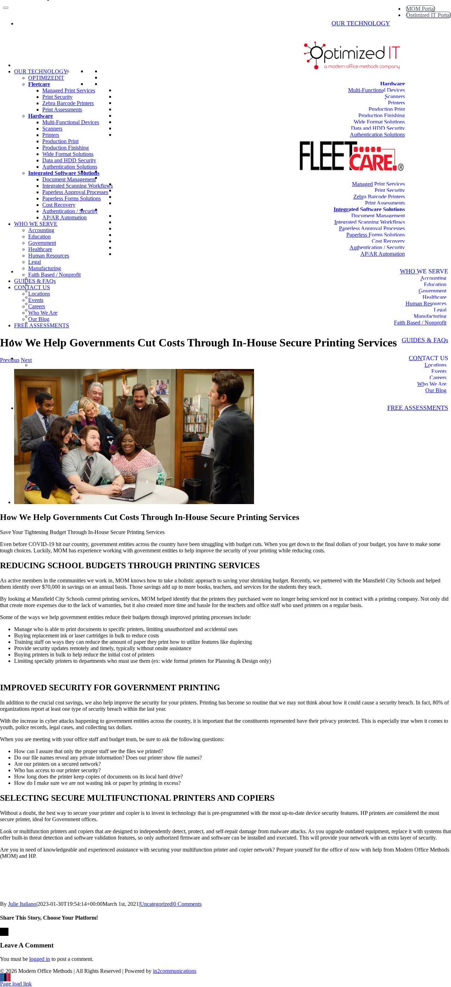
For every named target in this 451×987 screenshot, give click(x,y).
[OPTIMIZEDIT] (405, 77)
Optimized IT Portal (428, 15)
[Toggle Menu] (5, 8)
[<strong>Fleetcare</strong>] (405, 177)
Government (432, 291)
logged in (39, 959)
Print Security (390, 190)
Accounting (433, 278)
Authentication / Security (377, 247)
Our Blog (435, 390)
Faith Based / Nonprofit (420, 323)
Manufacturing (430, 316)
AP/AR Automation (382, 254)
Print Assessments (385, 203)
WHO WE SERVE (424, 271)
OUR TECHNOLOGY (361, 23)
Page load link (16, 984)
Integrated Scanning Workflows (369, 222)
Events (438, 371)
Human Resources (426, 304)
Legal (440, 310)
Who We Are (431, 384)
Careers (438, 378)
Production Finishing (381, 116)
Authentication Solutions (377, 135)
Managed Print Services (378, 184)
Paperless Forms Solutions (375, 235)
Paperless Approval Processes (372, 228)
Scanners (395, 96)
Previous (9, 360)
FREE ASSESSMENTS (417, 407)
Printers (396, 103)
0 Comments (187, 904)
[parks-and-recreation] (134, 502)
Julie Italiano (22, 904)
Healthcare (434, 297)
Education (435, 284)
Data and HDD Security (378, 128)
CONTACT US (428, 358)
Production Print (387, 109)
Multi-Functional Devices (376, 90)
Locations (435, 365)
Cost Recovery (388, 241)
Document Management (378, 216)
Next (26, 360)
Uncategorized (156, 904)
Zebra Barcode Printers (379, 197)
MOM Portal (420, 9)
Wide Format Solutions (379, 122)
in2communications (174, 971)
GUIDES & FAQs (425, 340)
